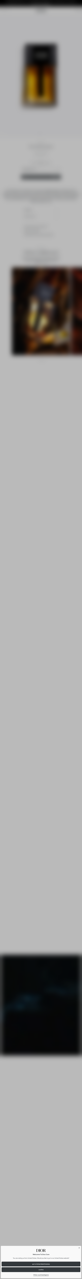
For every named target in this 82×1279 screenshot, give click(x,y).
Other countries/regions (41, 1275)
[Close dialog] (79, 1248)
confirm (41, 1269)
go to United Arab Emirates (41, 1264)
